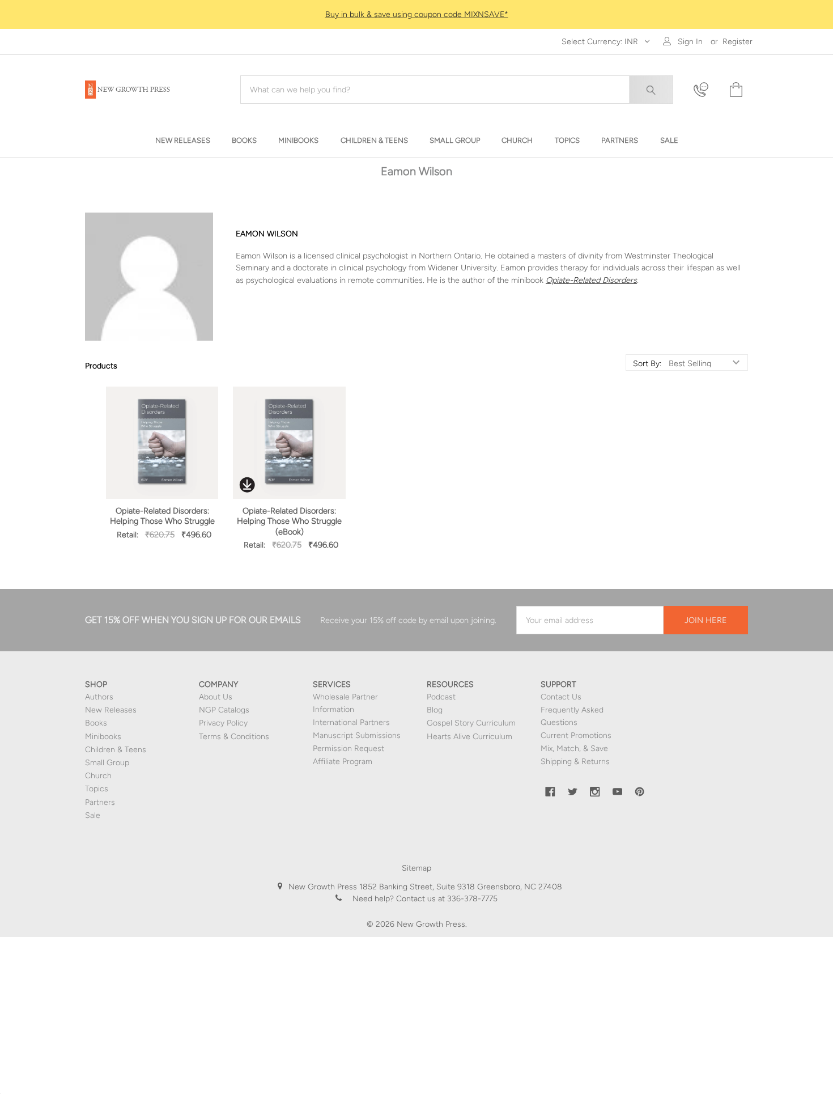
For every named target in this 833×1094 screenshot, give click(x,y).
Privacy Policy (223, 723)
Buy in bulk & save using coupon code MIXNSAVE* (416, 14)
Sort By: (647, 363)
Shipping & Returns (575, 761)
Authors (99, 697)
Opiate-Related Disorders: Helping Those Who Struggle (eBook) (289, 521)
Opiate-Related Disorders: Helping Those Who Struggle (162, 516)
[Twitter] (573, 792)
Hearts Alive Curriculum (469, 736)
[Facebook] (550, 792)
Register (737, 41)
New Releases (111, 710)
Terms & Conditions (234, 736)
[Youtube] (617, 792)
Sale (92, 815)
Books (96, 723)
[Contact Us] (704, 90)
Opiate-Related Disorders (591, 280)
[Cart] (735, 90)
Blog (435, 710)
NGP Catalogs (224, 710)
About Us (215, 697)
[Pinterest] (639, 792)
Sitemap (416, 868)
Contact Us (561, 697)
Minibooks (103, 736)
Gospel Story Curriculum (471, 723)
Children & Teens (115, 749)
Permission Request (348, 748)
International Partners (351, 722)
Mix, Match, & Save (574, 748)
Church (98, 776)
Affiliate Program (342, 761)
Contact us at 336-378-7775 (446, 899)
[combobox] (456, 89)
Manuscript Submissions (357, 735)
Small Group (107, 763)
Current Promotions (576, 735)
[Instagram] (595, 792)
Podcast (441, 697)
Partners (100, 802)
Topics (96, 789)
